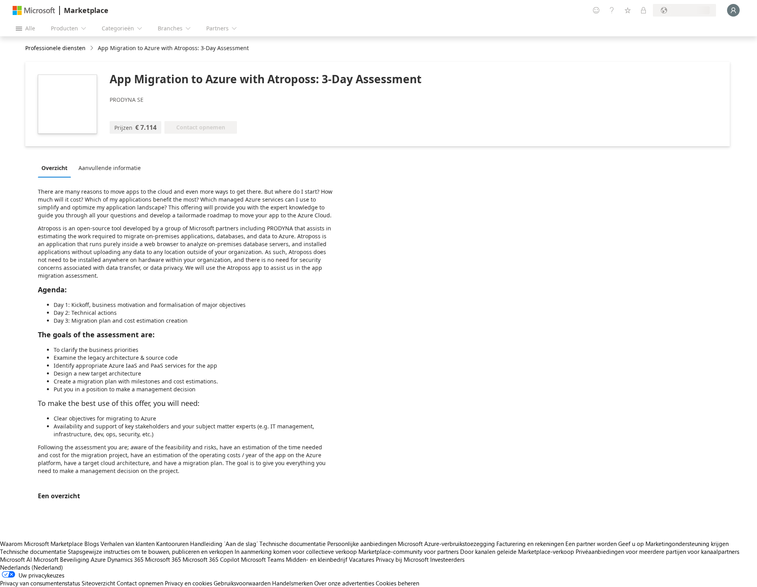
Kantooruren (172, 544)
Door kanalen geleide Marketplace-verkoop (517, 551)
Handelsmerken (292, 583)
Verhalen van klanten (128, 544)
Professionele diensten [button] (55, 48)
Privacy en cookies (188, 583)
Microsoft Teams (262, 559)
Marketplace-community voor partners (408, 551)
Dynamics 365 (125, 559)
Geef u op (631, 544)
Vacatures (361, 559)
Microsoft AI (16, 559)
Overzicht (54, 168)
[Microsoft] (34, 10)
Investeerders (447, 559)
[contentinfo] (92, 48)
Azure (98, 559)
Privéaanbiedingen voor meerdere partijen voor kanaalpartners (657, 551)
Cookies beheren (397, 583)
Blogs (91, 544)
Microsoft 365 (163, 559)
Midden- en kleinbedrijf (316, 559)
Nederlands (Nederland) (31, 567)
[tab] (56, 167)
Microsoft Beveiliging (61, 559)
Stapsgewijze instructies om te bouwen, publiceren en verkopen (150, 551)
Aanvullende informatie (109, 168)
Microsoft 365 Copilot (211, 559)
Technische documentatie (292, 544)
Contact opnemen (140, 583)
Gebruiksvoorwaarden (242, 583)
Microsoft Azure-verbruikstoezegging (447, 544)
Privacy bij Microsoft (402, 559)
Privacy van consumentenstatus (40, 583)
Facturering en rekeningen (530, 544)
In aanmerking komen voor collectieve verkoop (296, 551)
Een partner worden (591, 544)
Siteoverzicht (98, 583)
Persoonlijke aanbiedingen (361, 544)
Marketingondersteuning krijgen (687, 544)
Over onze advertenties (344, 583)
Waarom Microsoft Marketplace (41, 544)
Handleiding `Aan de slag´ (224, 544)
